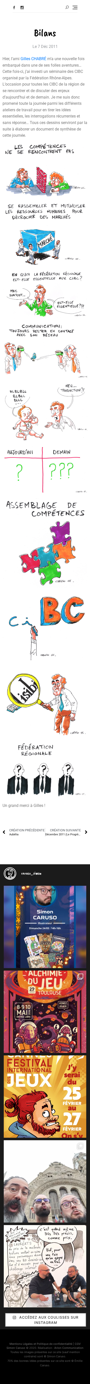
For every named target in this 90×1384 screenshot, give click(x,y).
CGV (78, 1344)
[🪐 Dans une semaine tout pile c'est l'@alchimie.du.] (45, 1012)
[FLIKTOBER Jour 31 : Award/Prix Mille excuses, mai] (45, 1266)
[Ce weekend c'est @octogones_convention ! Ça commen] (45, 927)
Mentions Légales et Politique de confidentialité (41, 1344)
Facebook (14, 7)
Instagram (22, 7)
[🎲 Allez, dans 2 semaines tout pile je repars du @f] (45, 1096)
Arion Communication (69, 1348)
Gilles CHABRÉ (33, 58)
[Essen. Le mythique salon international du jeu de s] (45, 1181)
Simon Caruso (15, 1348)
